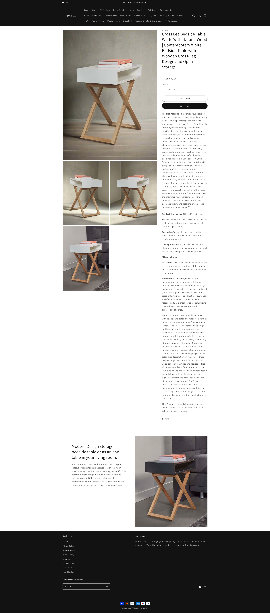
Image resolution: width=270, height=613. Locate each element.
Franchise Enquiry (70, 572)
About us (66, 559)
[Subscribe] (107, 586)
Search (65, 541)
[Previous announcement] (106, 2)
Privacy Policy (68, 546)
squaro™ (131, 608)
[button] (193, 15)
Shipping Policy (69, 563)
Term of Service (69, 550)
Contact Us (67, 568)
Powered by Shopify (141, 608)
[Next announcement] (163, 2)
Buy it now (185, 106)
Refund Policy (68, 554)
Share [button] (166, 419)
